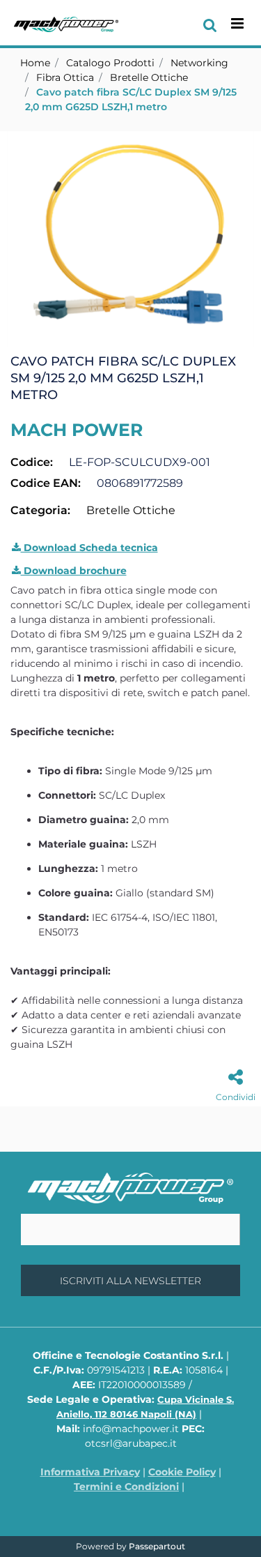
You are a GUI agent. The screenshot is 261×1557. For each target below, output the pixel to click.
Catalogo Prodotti (110, 63)
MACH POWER (76, 429)
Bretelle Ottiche (149, 77)
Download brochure (74, 570)
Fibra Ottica (65, 77)
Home (35, 63)
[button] (130, 238)
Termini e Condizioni (126, 1486)
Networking (199, 63)
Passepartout (157, 1546)
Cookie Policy (182, 1472)
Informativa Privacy (90, 1472)
